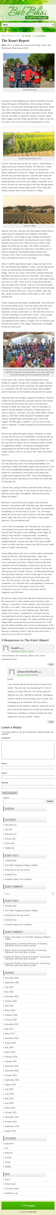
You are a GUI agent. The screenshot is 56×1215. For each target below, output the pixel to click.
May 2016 (9, 1047)
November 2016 (12, 1038)
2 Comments (40, 36)
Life (6, 829)
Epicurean (9, 825)
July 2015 (9, 1089)
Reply (51, 664)
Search (6, 798)
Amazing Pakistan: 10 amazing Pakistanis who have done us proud (26, 945)
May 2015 (9, 1098)
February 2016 (11, 1057)
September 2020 (12, 982)
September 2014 (12, 1126)
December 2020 (12, 978)
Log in (7, 1179)
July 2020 (9, 987)
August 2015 (10, 1084)
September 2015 (12, 1080)
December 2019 (12, 996)
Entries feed (10, 1184)
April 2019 (9, 1006)
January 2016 (11, 1061)
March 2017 (10, 1033)
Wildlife (8, 848)
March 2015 (10, 1108)
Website (4, 783)
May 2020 (9, 992)
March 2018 (10, 1010)
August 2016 (10, 1043)
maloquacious (11, 944)
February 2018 (11, 1015)
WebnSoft (32, 1212)
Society (28, 36)
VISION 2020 (10, 860)
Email (4, 773)
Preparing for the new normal (17, 870)
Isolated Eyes (11, 874)
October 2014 (11, 1122)
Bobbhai (31, 1206)
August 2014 (10, 1131)
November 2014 (12, 1117)
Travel (7, 843)
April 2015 (9, 1103)
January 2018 (11, 1020)
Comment (6, 738)
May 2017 (9, 1029)
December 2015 (12, 1066)
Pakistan (9, 834)
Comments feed (12, 1188)
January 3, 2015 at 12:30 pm (27, 675)
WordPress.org (11, 1193)
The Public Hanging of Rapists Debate (21, 865)
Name (4, 764)
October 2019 (11, 1001)
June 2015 (9, 1094)
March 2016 (10, 1052)
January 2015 (11, 1112)
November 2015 (12, 1071)
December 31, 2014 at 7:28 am (22, 651)
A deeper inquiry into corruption (18, 879)
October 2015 (11, 1075)
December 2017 (12, 1024)
